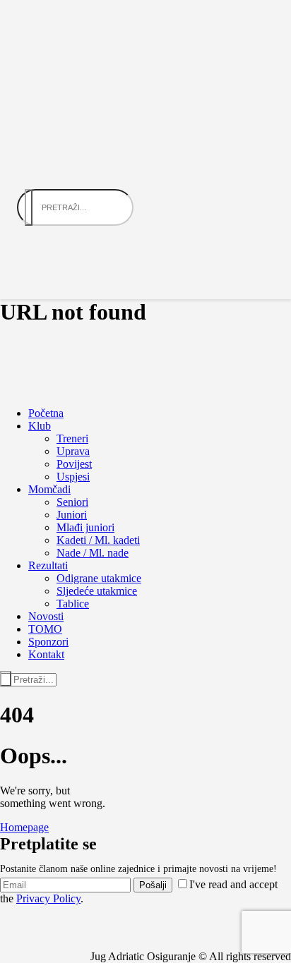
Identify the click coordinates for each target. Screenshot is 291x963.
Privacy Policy (48, 898)
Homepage (24, 827)
